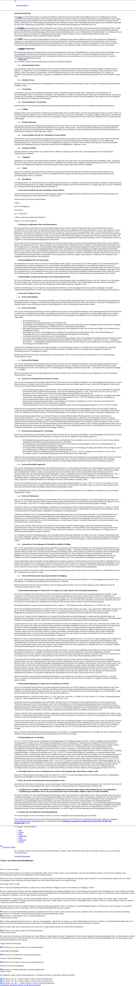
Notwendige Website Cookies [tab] (10, 884)
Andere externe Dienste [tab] (8, 932)
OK (15, 856)
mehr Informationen (23, 856)
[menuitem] (70, 830)
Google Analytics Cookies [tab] (9, 918)
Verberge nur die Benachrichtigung (29, 985)
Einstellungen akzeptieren (8, 985)
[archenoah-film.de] (21, 5)
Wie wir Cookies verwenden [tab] (9, 869)
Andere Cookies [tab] (5, 971)
